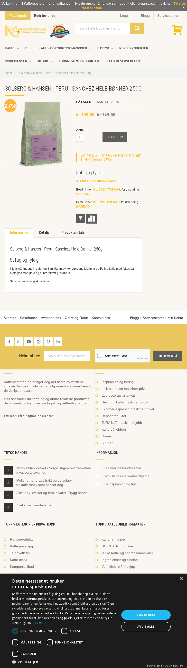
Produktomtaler (74, 233)
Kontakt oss (101, 318)
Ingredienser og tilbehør (120, 560)
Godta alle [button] (145, 615)
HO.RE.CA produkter (117, 546)
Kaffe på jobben (114, 429)
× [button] (181, 579)
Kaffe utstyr (19, 560)
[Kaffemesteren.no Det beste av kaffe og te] (25, 31)
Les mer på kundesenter (122, 468)
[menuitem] (10, 48)
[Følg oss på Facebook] (10, 342)
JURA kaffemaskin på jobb (122, 423)
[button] (64, 662)
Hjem (8, 73)
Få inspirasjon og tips (120, 484)
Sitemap (10, 318)
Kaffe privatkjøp (22, 546)
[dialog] (93, 621)
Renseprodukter (114, 416)
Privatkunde (18, 15)
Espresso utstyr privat (118, 395)
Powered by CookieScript (165, 665)
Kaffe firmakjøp (113, 539)
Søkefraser (28, 318)
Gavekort (109, 436)
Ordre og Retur (76, 318)
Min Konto (175, 318)
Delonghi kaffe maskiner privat (125, 402)
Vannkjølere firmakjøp (118, 566)
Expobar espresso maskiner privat (128, 409)
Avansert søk (51, 318)
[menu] (93, 55)
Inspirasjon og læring (118, 382)
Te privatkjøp (20, 553)
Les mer (39, 623)
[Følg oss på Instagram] (39, 342)
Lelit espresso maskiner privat (125, 389)
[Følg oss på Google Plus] (19, 342)
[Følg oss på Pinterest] (49, 342)
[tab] (19, 233)
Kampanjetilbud (22, 566)
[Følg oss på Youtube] (29, 342)
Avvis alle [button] (146, 627)
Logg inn (126, 15)
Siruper (107, 443)
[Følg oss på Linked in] (58, 342)
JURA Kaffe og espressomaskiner (127, 553)
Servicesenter (167, 15)
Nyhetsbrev (29, 356)
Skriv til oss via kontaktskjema (127, 476)
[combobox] (109, 28)
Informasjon (19, 233)
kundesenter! (43, 505)
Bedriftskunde (44, 15)
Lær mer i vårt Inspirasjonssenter (28, 416)
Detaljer (45, 233)
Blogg (145, 15)
